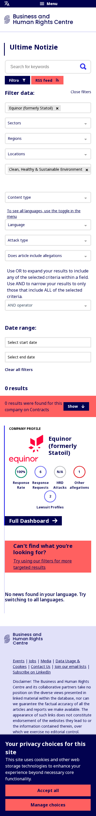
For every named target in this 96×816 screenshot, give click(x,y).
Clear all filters (19, 369)
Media (46, 660)
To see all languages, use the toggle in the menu (44, 213)
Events (19, 660)
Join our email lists (70, 666)
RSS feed (43, 80)
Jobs (32, 660)
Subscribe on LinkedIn (32, 672)
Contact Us (40, 666)
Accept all (48, 790)
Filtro (14, 80)
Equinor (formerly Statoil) (63, 445)
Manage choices (48, 805)
